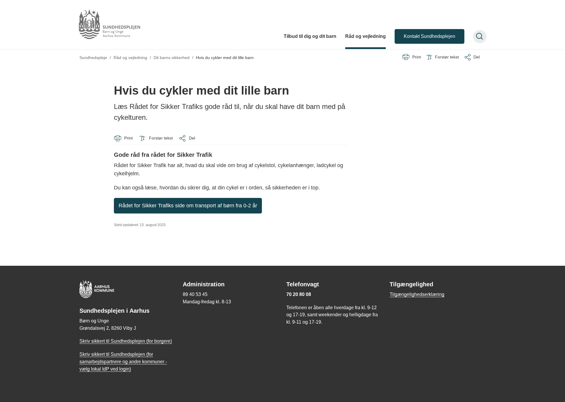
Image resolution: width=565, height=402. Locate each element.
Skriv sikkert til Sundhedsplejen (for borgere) (125, 341)
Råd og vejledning (365, 36)
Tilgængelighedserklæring (417, 294)
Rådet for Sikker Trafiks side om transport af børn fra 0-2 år (188, 205)
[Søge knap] (479, 36)
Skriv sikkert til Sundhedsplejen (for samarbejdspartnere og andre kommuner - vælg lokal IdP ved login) (123, 361)
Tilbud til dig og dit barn (310, 36)
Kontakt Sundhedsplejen (429, 36)
